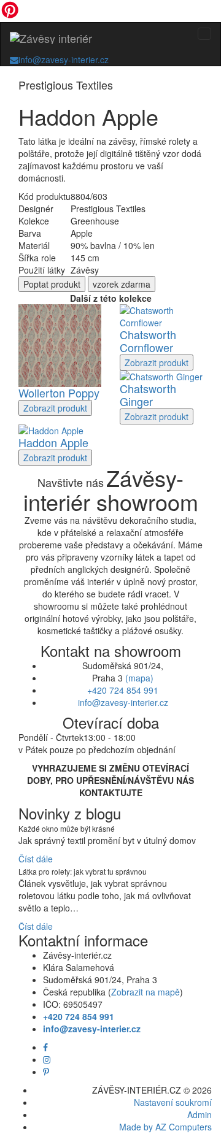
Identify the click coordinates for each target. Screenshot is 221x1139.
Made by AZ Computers (165, 1127)
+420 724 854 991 (122, 690)
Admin (199, 1114)
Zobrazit (55, 408)
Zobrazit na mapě (145, 992)
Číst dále (35, 859)
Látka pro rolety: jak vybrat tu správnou (82, 871)
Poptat (51, 284)
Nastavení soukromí (173, 1102)
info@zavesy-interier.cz (63, 59)
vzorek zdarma (121, 284)
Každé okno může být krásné (66, 828)
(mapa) (139, 678)
